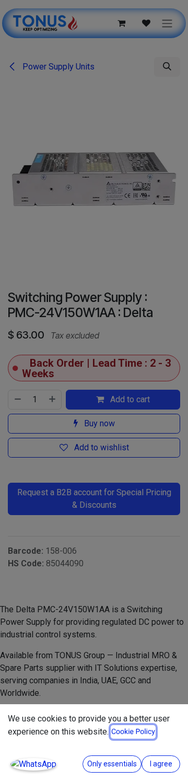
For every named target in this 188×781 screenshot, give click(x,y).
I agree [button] (161, 764)
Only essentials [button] (112, 764)
